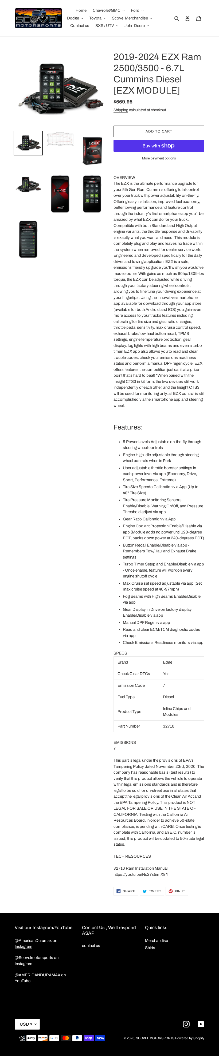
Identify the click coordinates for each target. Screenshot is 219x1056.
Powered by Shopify (189, 1038)
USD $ (26, 1024)
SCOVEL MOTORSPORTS (155, 1038)
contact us (91, 945)
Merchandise (156, 940)
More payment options (159, 158)
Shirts (150, 948)
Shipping (121, 110)
